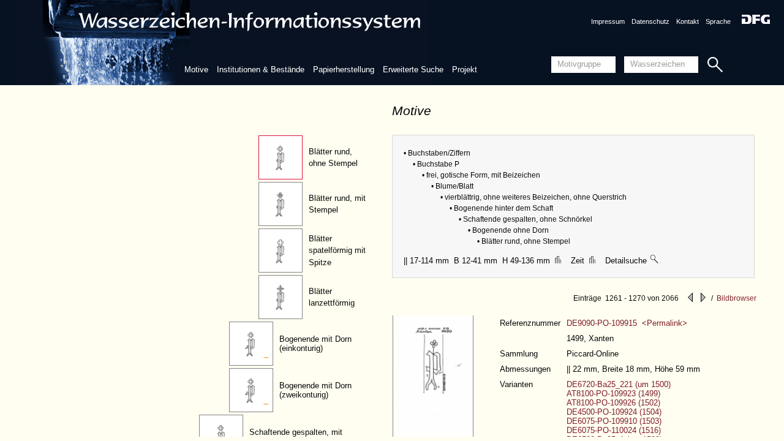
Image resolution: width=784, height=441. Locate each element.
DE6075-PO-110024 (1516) (614, 430)
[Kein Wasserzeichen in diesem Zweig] (655, 260)
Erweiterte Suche (413, 69)
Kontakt (687, 21)
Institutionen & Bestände (260, 69)
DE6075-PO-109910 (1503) (614, 421)
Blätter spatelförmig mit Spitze (337, 250)
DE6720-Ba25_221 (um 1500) (619, 384)
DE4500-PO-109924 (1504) (614, 412)
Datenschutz (650, 21)
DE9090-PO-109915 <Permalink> (627, 323)
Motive (196, 69)
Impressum (608, 21)
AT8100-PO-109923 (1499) (613, 393)
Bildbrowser (736, 298)
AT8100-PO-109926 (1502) (613, 402)
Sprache (718, 21)
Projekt (464, 69)
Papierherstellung (343, 69)
